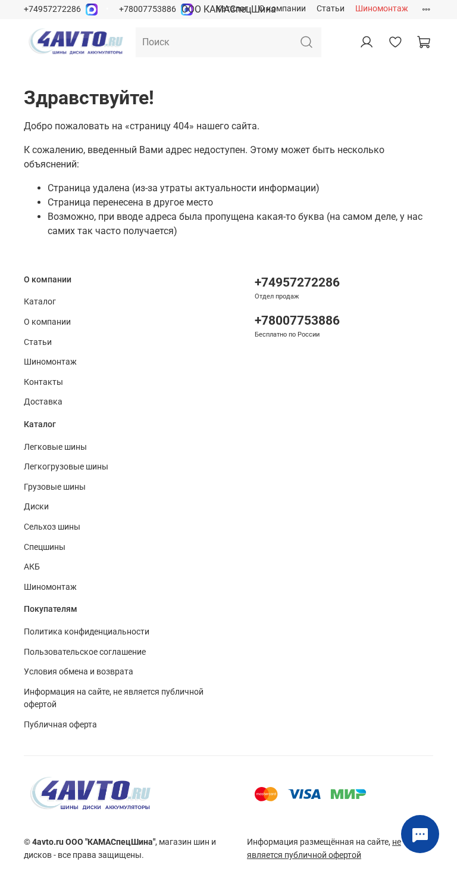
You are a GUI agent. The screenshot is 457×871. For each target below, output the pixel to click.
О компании (282, 9)
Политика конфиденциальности (86, 632)
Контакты (43, 382)
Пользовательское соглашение (85, 652)
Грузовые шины (55, 487)
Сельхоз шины (52, 527)
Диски (36, 507)
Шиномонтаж (381, 9)
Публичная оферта (60, 725)
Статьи (331, 9)
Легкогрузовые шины (66, 467)
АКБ (32, 567)
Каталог (232, 9)
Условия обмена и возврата (78, 672)
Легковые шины (55, 447)
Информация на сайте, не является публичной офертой (114, 698)
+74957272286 (52, 9)
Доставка (43, 402)
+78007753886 (147, 9)
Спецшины (44, 547)
